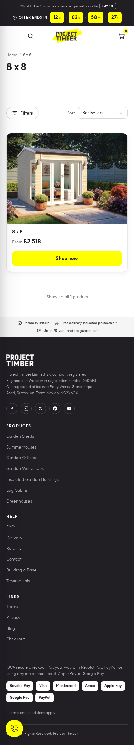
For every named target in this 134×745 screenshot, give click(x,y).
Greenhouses (19, 501)
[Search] (30, 36)
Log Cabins (17, 490)
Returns (13, 548)
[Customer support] (14, 728)
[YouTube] (69, 408)
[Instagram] (26, 408)
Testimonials (18, 581)
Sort (71, 112)
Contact (13, 559)
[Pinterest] (54, 408)
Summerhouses (21, 447)
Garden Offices (21, 457)
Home (11, 54)
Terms (12, 606)
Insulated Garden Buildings (32, 479)
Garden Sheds (20, 436)
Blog (10, 628)
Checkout (15, 639)
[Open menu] (13, 36)
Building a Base (21, 570)
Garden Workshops (25, 468)
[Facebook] (11, 408)
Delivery (14, 537)
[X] (40, 408)
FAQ (10, 527)
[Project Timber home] (67, 36)
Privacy (13, 617)
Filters (26, 113)
